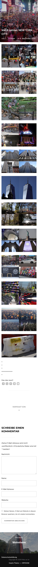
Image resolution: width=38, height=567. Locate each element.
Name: (4, 478)
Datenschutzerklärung (9, 557)
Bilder (12, 38)
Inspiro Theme (14, 563)
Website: (5, 500)
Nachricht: (5, 454)
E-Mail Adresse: (7, 489)
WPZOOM (25, 563)
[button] (3, 383)
